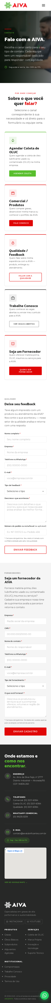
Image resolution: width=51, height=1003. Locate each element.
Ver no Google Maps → (16, 882)
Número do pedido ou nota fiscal (25, 526)
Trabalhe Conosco (13, 971)
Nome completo (13, 433)
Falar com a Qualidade (25, 277)
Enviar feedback (25, 550)
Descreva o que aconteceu (17, 498)
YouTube (35, 921)
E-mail (8, 472)
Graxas (8, 934)
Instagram (16, 921)
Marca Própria (35, 939)
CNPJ (7, 628)
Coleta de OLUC (36, 934)
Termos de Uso (12, 981)
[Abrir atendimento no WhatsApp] (44, 995)
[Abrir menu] (43, 5)
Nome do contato (13, 641)
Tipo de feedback (13, 485)
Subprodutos (11, 944)
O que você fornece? (15, 693)
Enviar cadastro (25, 731)
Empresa (9, 446)
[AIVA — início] (16, 5)
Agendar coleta (22, 173)
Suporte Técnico (36, 953)
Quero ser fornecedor (25, 370)
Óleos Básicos (11, 939)
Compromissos (12, 967)
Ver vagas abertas (24, 323)
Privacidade (10, 976)
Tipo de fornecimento (15, 680)
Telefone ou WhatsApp (16, 459)
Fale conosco (21, 223)
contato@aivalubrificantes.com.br (29, 833)
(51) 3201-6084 (31, 800)
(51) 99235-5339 (20, 816)
